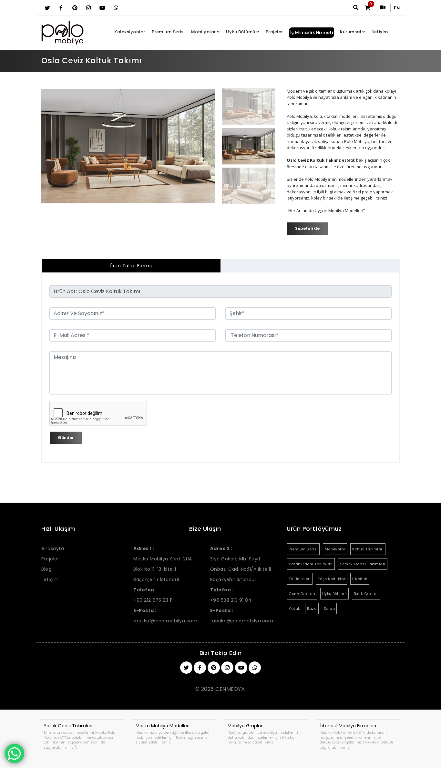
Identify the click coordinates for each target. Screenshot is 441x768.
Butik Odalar (366, 593)
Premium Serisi (168, 32)
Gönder (66, 437)
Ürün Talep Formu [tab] (131, 265)
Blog (46, 569)
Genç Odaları (302, 593)
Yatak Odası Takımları (311, 564)
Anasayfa (52, 548)
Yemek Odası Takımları (362, 564)
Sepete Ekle (307, 228)
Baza (312, 608)
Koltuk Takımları (368, 549)
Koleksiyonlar (129, 32)
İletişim (380, 32)
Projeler (274, 32)
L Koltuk (359, 578)
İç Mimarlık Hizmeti (311, 32)
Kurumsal (350, 32)
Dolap (329, 608)
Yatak (294, 608)
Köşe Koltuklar (331, 578)
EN (397, 8)
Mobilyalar (203, 32)
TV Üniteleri (300, 578)
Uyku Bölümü (240, 32)
